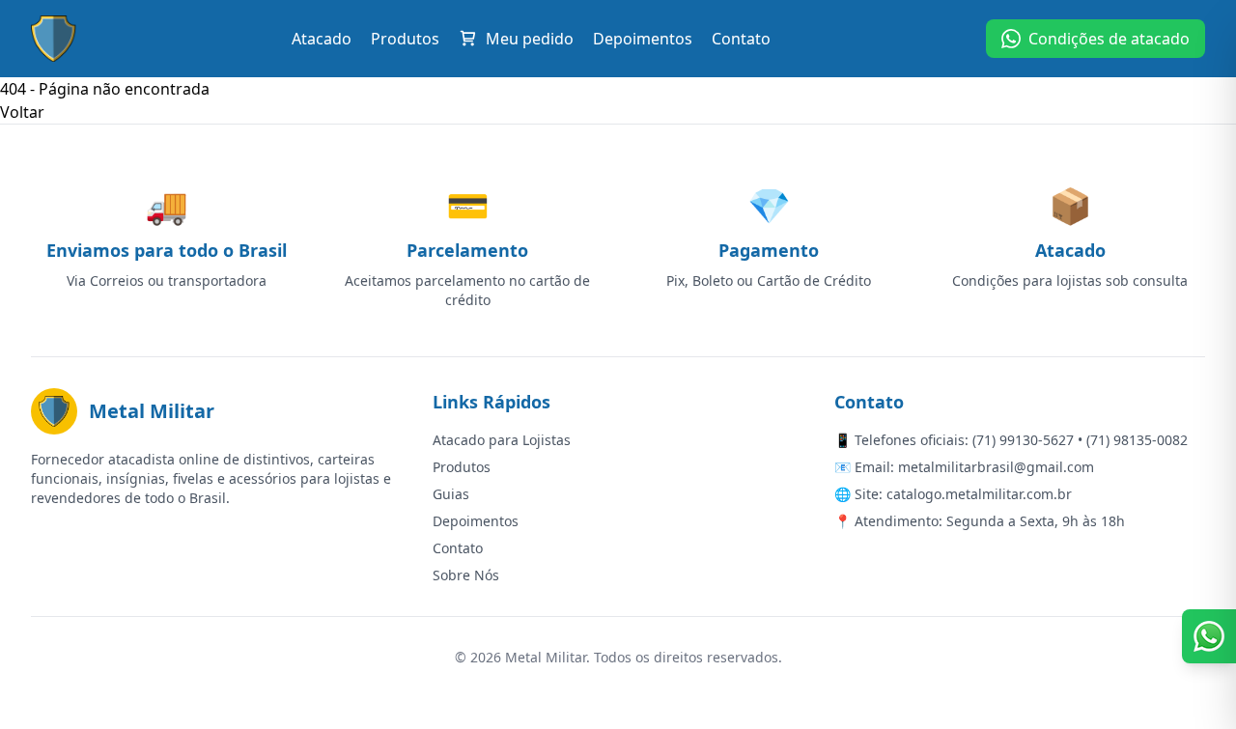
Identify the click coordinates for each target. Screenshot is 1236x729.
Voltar (22, 112)
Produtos (405, 38)
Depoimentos (642, 38)
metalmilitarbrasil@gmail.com (996, 467)
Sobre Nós (466, 575)
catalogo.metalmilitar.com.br (979, 494)
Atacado (321, 38)
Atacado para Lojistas (502, 440)
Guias (451, 494)
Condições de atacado (1109, 38)
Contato (741, 38)
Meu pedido (530, 38)
